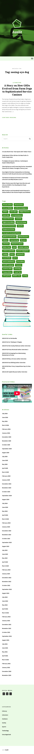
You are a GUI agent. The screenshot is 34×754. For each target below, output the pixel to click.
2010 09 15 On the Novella (9, 338)
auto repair (13, 211)
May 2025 (4, 464)
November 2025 (6, 441)
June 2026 (5, 417)
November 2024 (6, 488)
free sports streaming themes (11, 233)
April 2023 (5, 562)
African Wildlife (7, 208)
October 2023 (6, 538)
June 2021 (5, 648)
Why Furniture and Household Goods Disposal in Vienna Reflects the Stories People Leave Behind (16, 191)
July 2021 (4, 644)
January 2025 (6, 480)
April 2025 (5, 468)
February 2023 (6, 570)
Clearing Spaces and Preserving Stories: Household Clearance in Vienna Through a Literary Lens (17, 167)
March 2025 (5, 472)
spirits (15, 258)
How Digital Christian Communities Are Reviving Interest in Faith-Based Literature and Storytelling (16, 173)
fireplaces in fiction (8, 229)
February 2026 (6, 429)
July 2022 (4, 597)
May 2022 (4, 605)
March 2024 (5, 519)
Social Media (6, 258)
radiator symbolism (8, 251)
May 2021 (4, 652)
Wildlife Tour (16, 275)
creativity (18, 218)
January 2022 (6, 620)
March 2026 (5, 425)
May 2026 (4, 421)
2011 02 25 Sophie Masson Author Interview (14, 372)
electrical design (21, 222)
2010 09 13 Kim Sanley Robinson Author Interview (16, 346)
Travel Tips (17, 272)
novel (14, 247)
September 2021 (7, 636)
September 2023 (7, 542)
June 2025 (5, 460)
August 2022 (5, 593)
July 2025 (4, 456)
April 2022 (5, 609)
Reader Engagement (23, 251)
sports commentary (8, 261)
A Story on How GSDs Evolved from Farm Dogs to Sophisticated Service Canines (17, 90)
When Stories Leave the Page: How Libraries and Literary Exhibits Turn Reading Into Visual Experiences (16, 185)
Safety (4, 723)
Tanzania (18, 265)
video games (6, 275)
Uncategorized (6, 734)
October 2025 (6, 445)
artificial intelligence (21, 208)
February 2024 (6, 523)
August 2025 (5, 452)
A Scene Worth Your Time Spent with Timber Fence (16, 151)
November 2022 (6, 581)
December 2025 (6, 437)
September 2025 (7, 449)
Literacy (4, 711)
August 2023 (5, 546)
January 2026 (6, 433)
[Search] (30, 139)
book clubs (6, 215)
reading (5, 254)
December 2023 (6, 531)
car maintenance (17, 215)
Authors (5, 211)
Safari (12, 254)
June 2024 (5, 507)
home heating (14, 240)
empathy (20, 226)
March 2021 (5, 659)
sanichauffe (20, 254)
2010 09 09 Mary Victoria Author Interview (14, 359)
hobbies (5, 240)
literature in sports (17, 243)
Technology (5, 730)
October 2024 (6, 491)
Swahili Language (8, 265)
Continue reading (9, 117)
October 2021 (6, 632)
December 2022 (6, 577)
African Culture (7, 204)
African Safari (19, 204)
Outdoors (5, 719)
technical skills (7, 268)
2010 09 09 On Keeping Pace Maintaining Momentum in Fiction (13, 354)
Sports (4, 727)
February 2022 (6, 617)
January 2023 (6, 574)
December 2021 (6, 624)
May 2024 (4, 511)
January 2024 (6, 527)
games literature (23, 236)
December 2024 (6, 484)
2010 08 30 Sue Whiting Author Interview (13, 362)
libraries (23, 240)
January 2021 (6, 667)
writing (25, 275)
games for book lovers (9, 236)
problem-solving (23, 247)
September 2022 (7, 589)
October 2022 (6, 585)
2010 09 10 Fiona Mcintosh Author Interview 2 (15, 349)
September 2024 (7, 495)
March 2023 (5, 566)
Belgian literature (25, 211)
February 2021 (6, 663)
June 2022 (5, 601)
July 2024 (4, 503)
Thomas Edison (7, 272)
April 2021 (5, 656)
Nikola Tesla (6, 247)
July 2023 (4, 550)
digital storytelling (8, 222)
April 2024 (5, 515)
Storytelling (20, 261)
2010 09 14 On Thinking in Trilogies (12, 342)
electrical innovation (9, 226)
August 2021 (5, 640)
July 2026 (4, 413)
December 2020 (6, 671)
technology (17, 268)
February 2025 (6, 476)
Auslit (6, 750)
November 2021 (6, 628)
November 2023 (6, 534)
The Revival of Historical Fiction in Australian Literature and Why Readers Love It (15, 178)
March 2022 (5, 613)
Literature (17, 82)
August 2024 (5, 499)
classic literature (8, 218)
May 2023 (4, 558)
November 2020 (6, 675)
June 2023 (5, 554)
